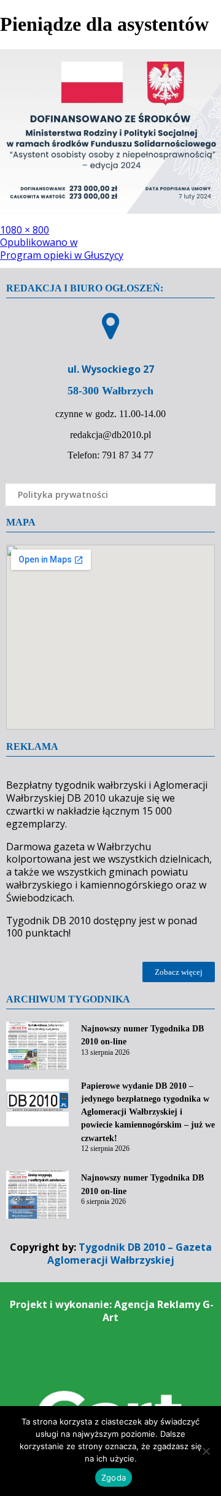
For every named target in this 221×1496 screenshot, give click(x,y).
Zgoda (113, 1477)
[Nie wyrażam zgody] (206, 1451)
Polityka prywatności (63, 494)
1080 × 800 (24, 230)
